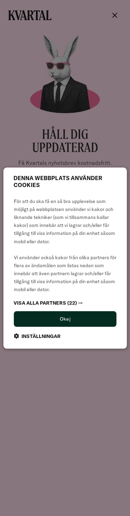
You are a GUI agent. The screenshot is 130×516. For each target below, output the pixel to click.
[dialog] (65, 257)
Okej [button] (65, 319)
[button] (65, 303)
